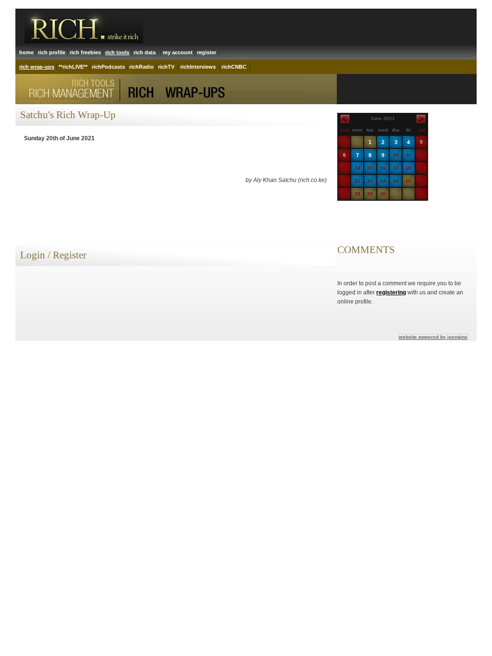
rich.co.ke (312, 180)
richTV (166, 67)
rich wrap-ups (36, 67)
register (206, 52)
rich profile (51, 52)
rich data (145, 52)
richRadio (141, 67)
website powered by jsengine (433, 337)
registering (391, 292)
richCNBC (233, 67)
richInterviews (198, 67)
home (26, 52)
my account (178, 52)
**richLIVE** (73, 67)
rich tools (117, 52)
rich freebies (85, 52)
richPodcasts (108, 67)
